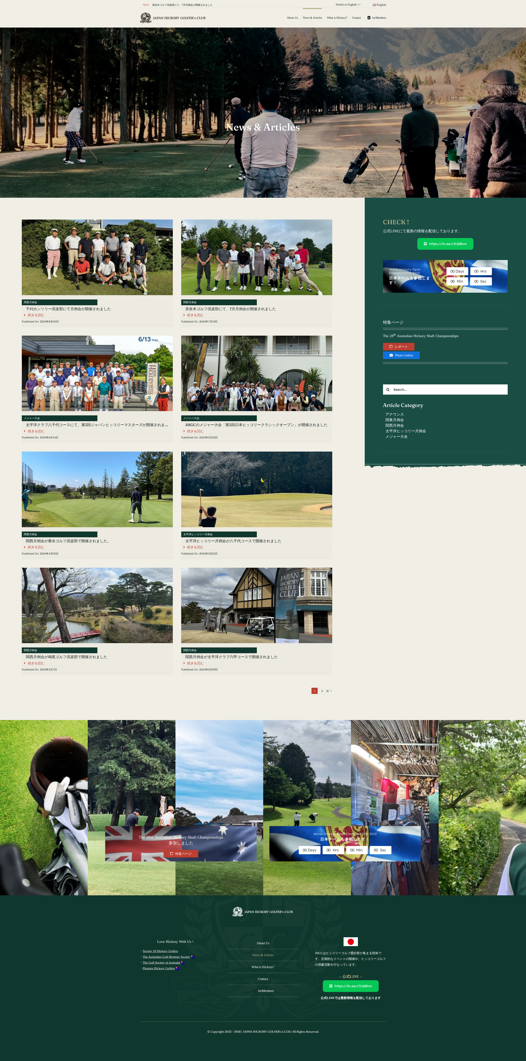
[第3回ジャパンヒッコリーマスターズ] (97, 337)
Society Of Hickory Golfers (160, 951)
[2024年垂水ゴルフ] (97, 453)
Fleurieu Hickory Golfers (159, 968)
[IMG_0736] (97, 569)
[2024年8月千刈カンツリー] (97, 221)
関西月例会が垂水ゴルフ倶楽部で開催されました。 (68, 541)
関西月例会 (30, 302)
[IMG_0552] (256, 569)
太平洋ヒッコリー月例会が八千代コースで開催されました (233, 541)
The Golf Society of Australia (161, 962)
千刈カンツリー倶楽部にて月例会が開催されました (68, 308)
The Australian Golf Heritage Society (166, 956)
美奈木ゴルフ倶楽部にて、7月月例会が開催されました (182, 4)
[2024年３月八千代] (256, 453)
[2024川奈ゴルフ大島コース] (256, 337)
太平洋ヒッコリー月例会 (198, 534)
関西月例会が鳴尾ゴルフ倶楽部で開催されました (66, 656)
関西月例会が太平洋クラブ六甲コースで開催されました (231, 656)
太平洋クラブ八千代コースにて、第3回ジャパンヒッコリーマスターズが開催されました (99, 424)
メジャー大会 (32, 418)
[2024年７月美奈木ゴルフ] (256, 221)
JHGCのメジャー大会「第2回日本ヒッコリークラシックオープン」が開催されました (256, 424)
